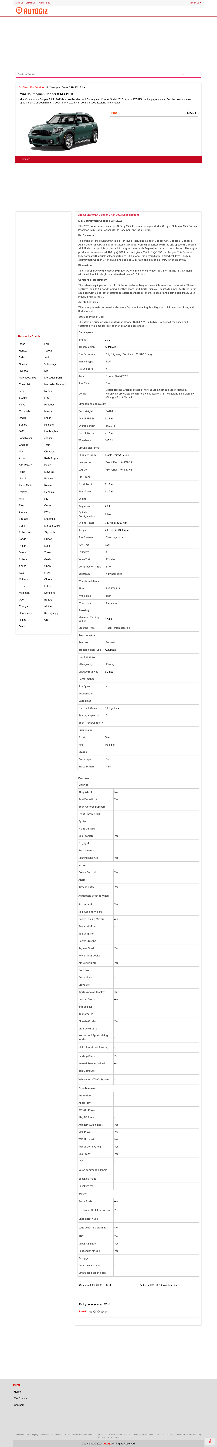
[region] (108, 43)
